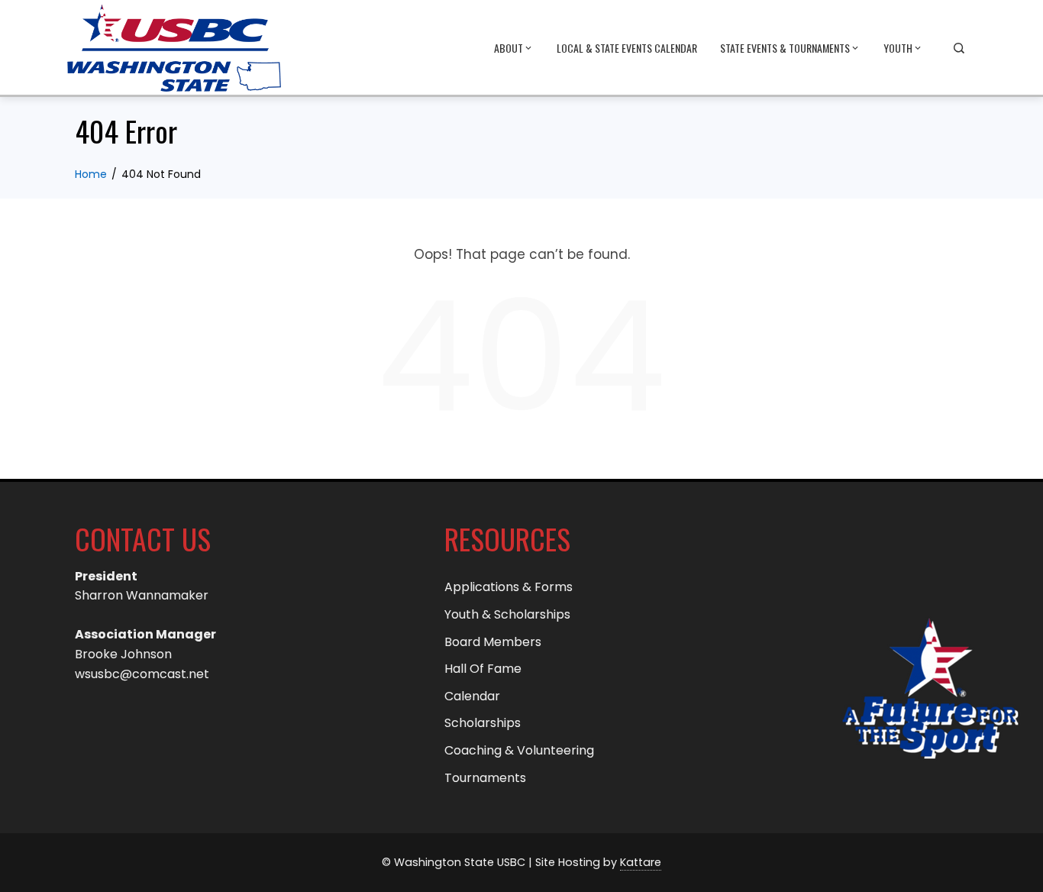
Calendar (472, 696)
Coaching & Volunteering (519, 750)
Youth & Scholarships (507, 614)
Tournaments (485, 778)
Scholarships (482, 723)
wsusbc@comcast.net (142, 674)
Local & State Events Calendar (627, 48)
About (508, 48)
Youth (897, 48)
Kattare (640, 862)
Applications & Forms (508, 587)
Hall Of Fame (483, 668)
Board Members (492, 642)
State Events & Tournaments (785, 48)
